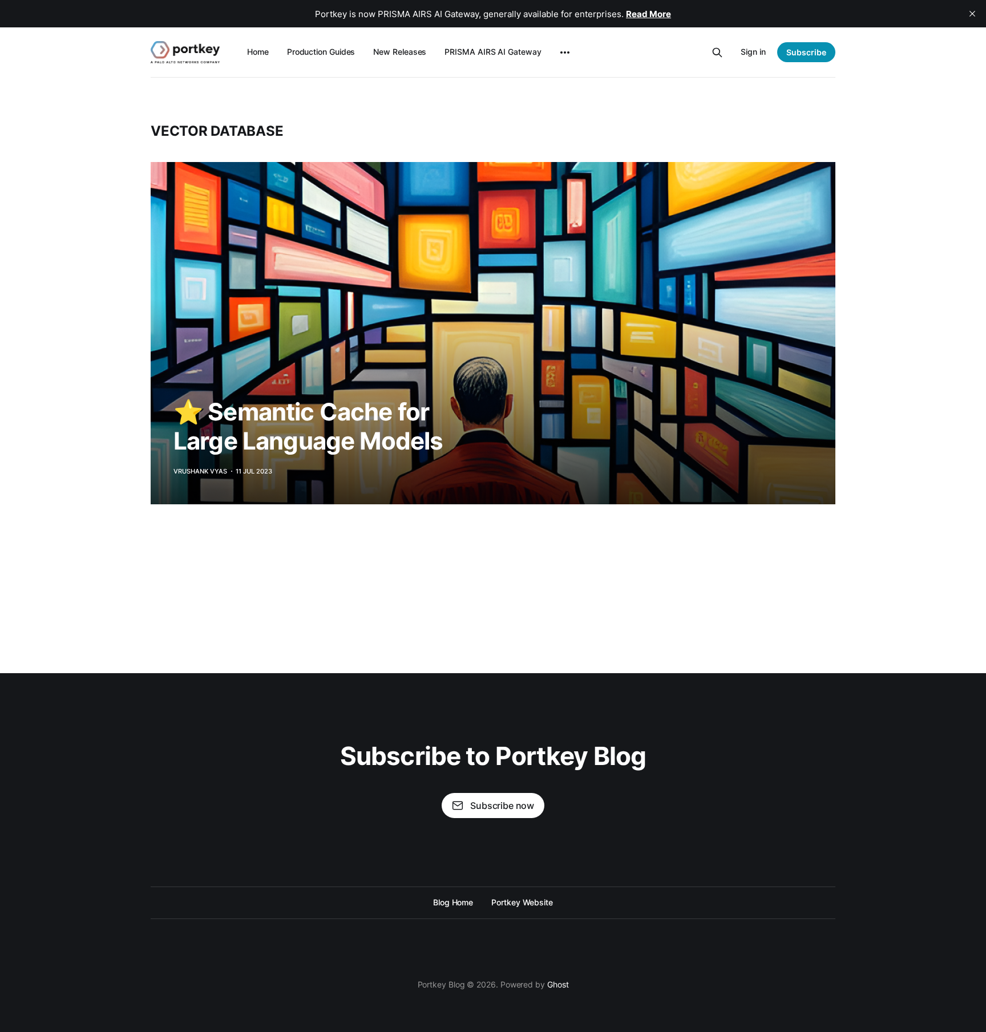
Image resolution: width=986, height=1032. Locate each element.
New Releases (399, 51)
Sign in (753, 51)
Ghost (558, 984)
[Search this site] (717, 52)
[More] (564, 52)
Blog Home (453, 902)
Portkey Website (522, 902)
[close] (972, 14)
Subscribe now (502, 805)
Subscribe (806, 52)
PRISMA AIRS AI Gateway (492, 51)
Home (258, 51)
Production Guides (321, 51)
